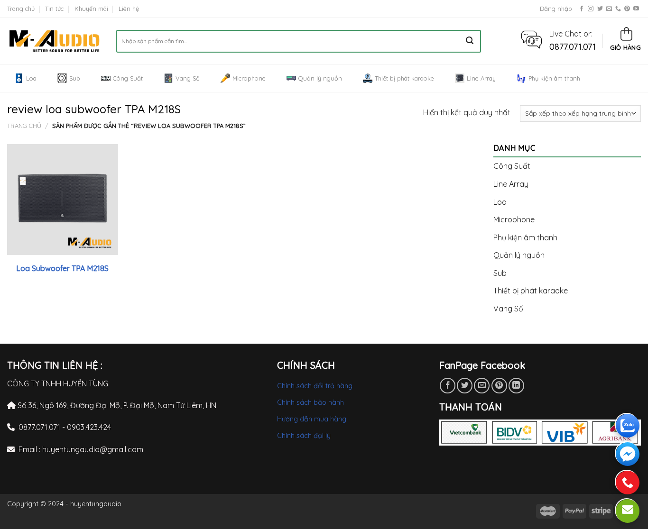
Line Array (481, 78)
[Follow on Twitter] (600, 9)
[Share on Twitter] (464, 385)
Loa (31, 78)
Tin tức (54, 8)
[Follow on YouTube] (636, 9)
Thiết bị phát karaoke (404, 78)
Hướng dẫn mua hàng (311, 419)
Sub (74, 78)
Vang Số (188, 78)
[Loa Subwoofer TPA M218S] (62, 199)
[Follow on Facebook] (581, 9)
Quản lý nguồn (320, 78)
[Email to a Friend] (482, 385)
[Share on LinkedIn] (516, 385)
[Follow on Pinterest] (627, 9)
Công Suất (128, 78)
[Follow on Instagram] (590, 9)
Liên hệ (129, 8)
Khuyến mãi (91, 8)
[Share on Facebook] (447, 385)
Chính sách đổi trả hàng (314, 386)
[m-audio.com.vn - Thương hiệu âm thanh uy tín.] (54, 41)
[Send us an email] (609, 9)
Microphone (249, 78)
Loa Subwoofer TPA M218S (62, 268)
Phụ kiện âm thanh (554, 78)
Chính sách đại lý (304, 435)
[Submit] (470, 41)
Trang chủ (21, 8)
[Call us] (618, 9)
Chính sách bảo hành (310, 402)
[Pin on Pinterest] (499, 385)
